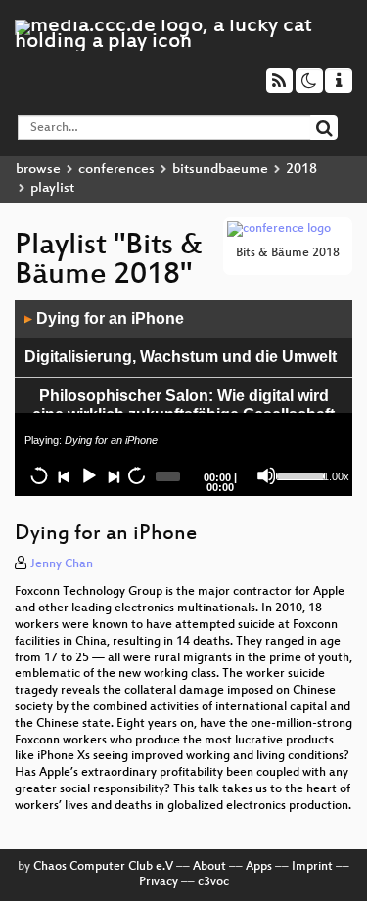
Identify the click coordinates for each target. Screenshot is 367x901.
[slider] (297, 474)
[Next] (112, 475)
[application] (183, 398)
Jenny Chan (61, 564)
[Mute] (266, 475)
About (209, 867)
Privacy (158, 882)
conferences (116, 169)
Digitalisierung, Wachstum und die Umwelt (180, 356)
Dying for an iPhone (104, 318)
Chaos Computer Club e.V (103, 867)
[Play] (88, 475)
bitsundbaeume (220, 169)
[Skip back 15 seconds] (39, 475)
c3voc (213, 882)
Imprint (312, 867)
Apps (259, 867)
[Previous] (63, 475)
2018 (301, 169)
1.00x (336, 476)
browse (38, 169)
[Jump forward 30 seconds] (136, 475)
